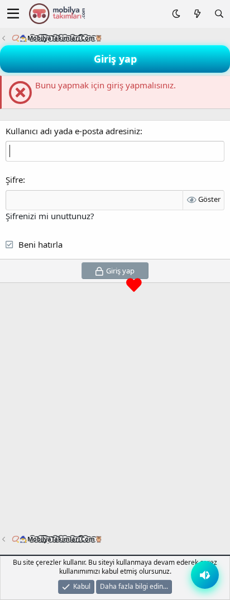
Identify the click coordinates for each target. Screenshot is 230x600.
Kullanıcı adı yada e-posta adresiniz (73, 130)
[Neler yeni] (197, 13)
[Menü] (13, 14)
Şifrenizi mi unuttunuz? (50, 215)
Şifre (14, 179)
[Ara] (219, 13)
